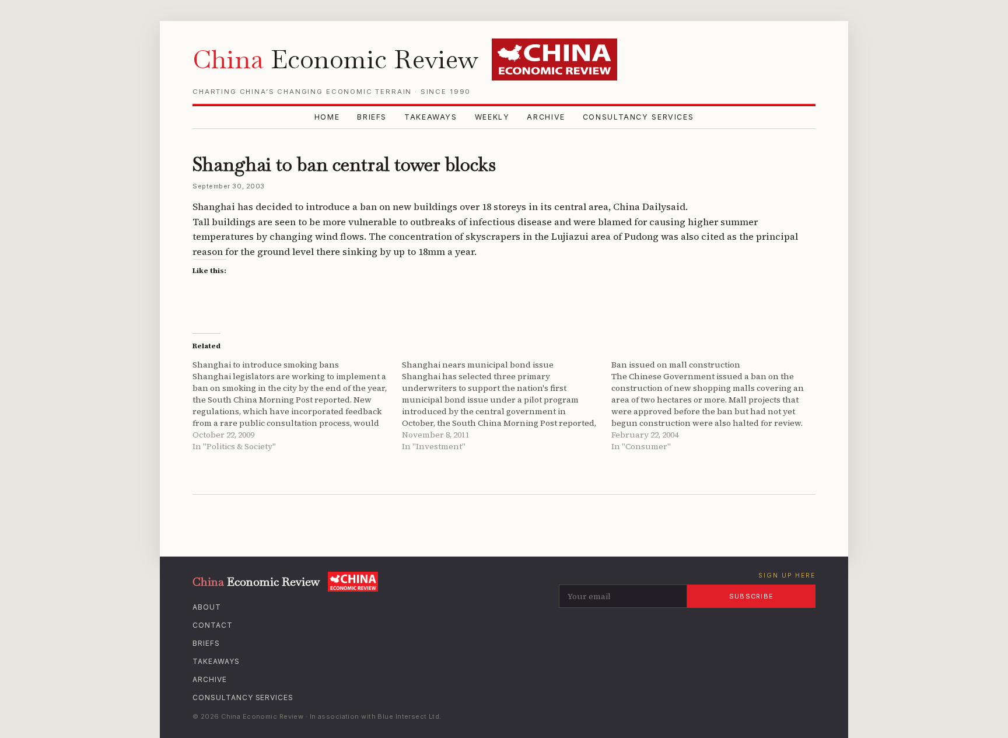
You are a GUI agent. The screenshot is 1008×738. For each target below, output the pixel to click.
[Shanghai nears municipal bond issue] (506, 405)
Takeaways (430, 117)
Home (327, 117)
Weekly (492, 117)
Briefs (372, 117)
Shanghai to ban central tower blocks (344, 164)
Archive (546, 117)
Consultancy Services (638, 117)
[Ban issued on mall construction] (716, 405)
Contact (212, 625)
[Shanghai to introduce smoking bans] (297, 405)
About (206, 607)
